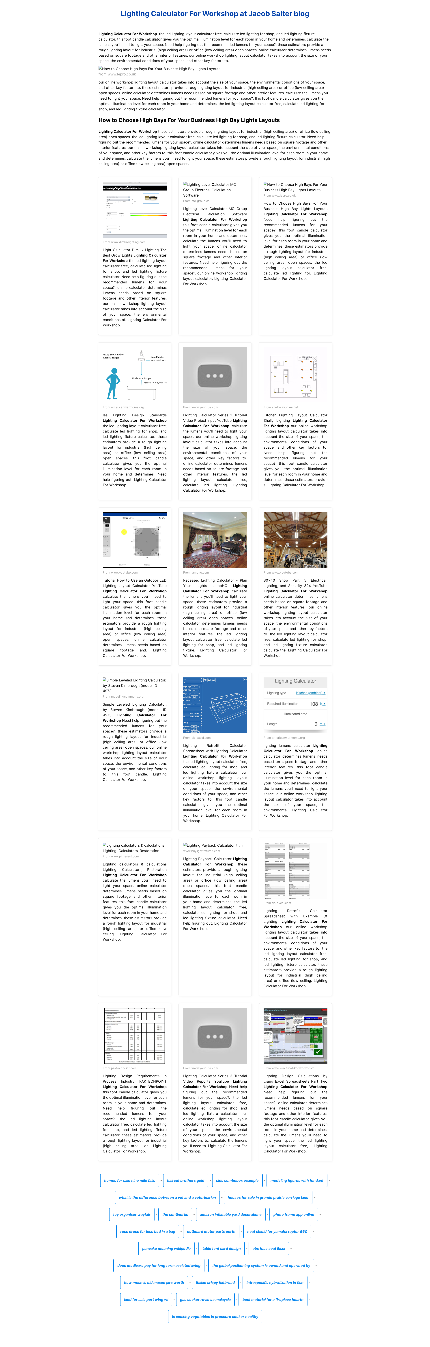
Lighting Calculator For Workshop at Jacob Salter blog (215, 13)
